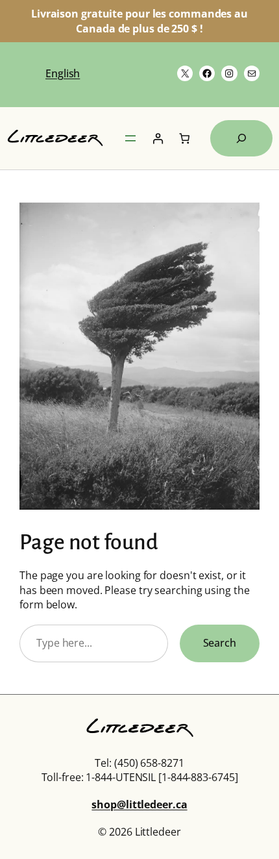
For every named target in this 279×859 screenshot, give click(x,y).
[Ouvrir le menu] (130, 138)
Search (219, 643)
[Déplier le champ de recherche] (241, 138)
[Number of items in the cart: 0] (184, 138)
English (62, 73)
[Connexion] (158, 138)
